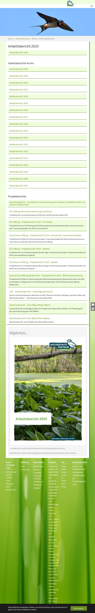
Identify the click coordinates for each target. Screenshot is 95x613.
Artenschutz (39, 462)
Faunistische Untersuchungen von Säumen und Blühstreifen (54, 560)
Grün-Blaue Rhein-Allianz (53, 548)
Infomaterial (77, 472)
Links (74, 484)
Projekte (52, 462)
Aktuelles (25, 462)
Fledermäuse (39, 466)
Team (8, 480)
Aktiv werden (11, 489)
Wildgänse (38, 485)
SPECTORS (53, 574)
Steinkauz (37, 472)
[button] (6, 22)
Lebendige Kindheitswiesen (53, 496)
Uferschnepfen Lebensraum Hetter (54, 601)
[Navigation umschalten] (91, 6)
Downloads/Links (79, 462)
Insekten (37, 488)
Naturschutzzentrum (10, 465)
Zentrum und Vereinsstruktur (11, 475)
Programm (25, 469)
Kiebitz (36, 469)
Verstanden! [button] (79, 608)
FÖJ (63, 462)
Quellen (52, 536)
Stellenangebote (79, 481)
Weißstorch (38, 481)
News (23, 466)
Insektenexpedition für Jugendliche (53, 469)
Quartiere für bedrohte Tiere (54, 592)
